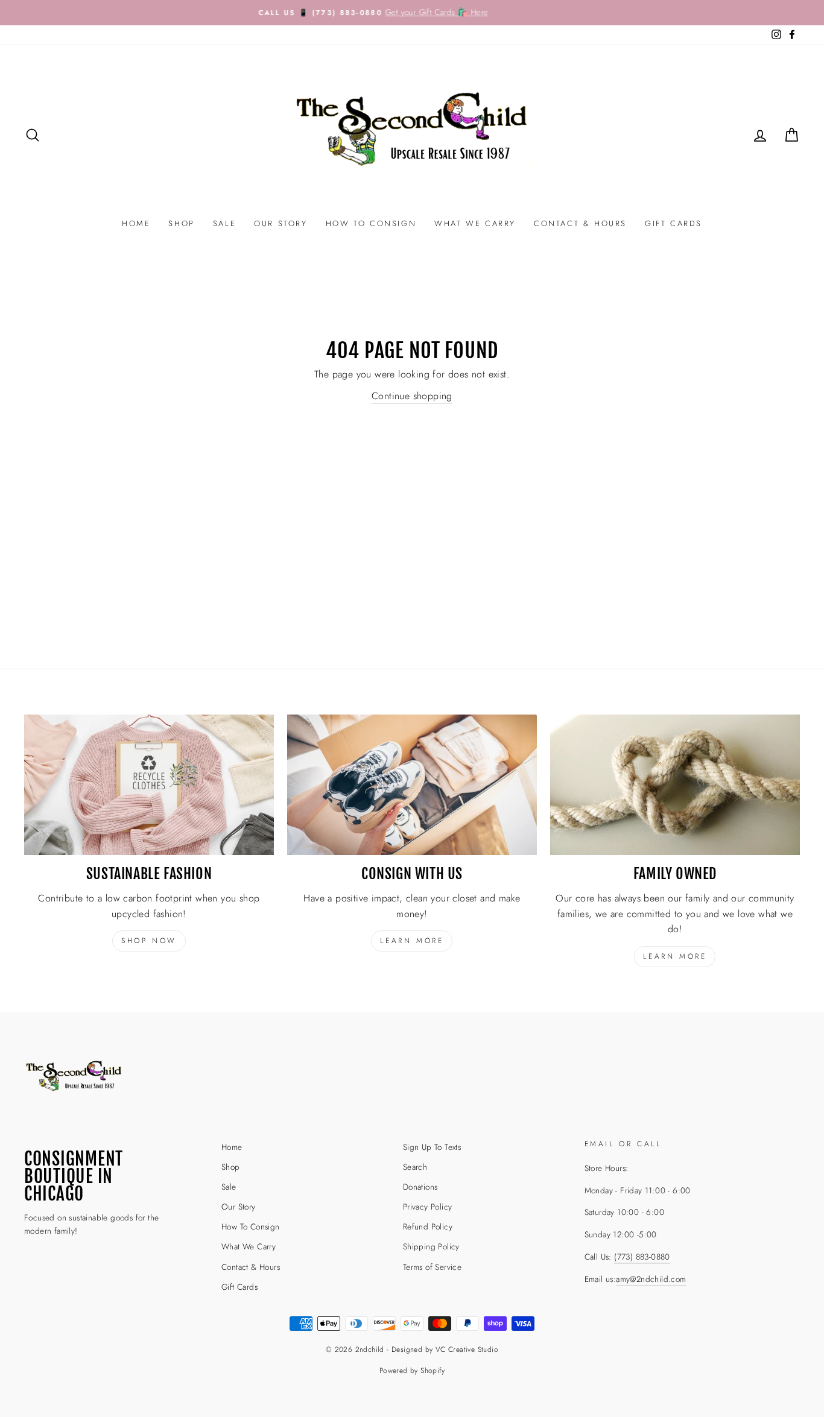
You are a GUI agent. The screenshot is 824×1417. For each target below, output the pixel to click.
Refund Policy (427, 1226)
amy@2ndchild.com (651, 1279)
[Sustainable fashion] (149, 785)
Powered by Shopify (412, 1370)
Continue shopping (412, 396)
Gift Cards (673, 223)
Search (415, 1167)
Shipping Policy (431, 1246)
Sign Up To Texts (432, 1147)
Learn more (411, 940)
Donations (420, 1187)
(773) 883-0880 (642, 1257)
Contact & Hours (580, 223)
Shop (181, 223)
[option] (412, 12)
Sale (224, 223)
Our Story (280, 223)
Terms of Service (432, 1267)
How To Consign (371, 223)
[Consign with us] (412, 785)
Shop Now (149, 940)
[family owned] (675, 785)
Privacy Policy (427, 1207)
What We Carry (475, 223)
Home (136, 223)
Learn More (674, 956)
